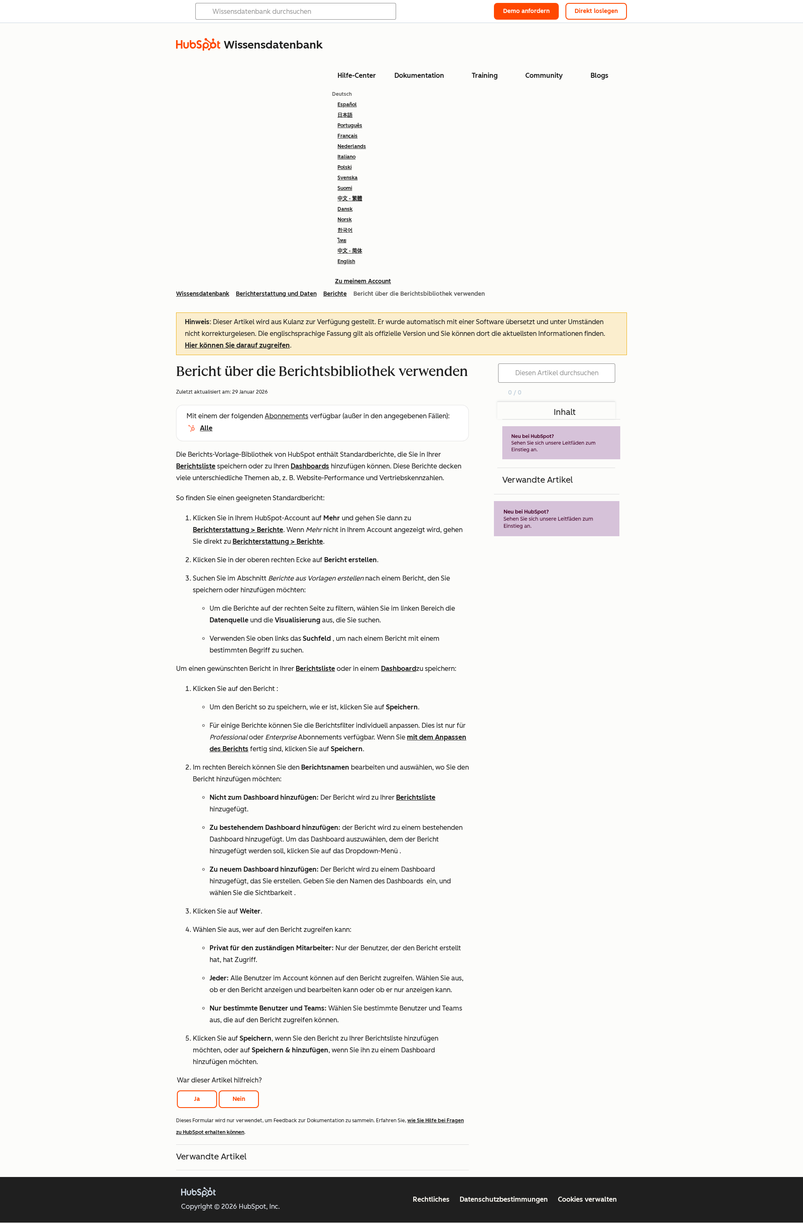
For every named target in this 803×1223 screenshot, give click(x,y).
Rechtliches (431, 1199)
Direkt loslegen (596, 11)
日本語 (345, 115)
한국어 (345, 230)
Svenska (348, 178)
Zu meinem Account (363, 281)
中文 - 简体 (350, 251)
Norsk (345, 220)
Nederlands (352, 146)
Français (348, 136)
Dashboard (398, 669)
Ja (197, 1099)
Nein (239, 1099)
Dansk (345, 209)
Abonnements (286, 416)
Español (347, 104)
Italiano (346, 157)
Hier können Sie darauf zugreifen (237, 345)
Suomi (345, 188)
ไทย (342, 240)
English (346, 261)
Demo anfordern (526, 11)
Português (350, 125)
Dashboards (310, 466)
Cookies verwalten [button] (587, 1199)
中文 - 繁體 (350, 199)
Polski (345, 167)
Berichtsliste (195, 466)
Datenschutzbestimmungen (504, 1199)
